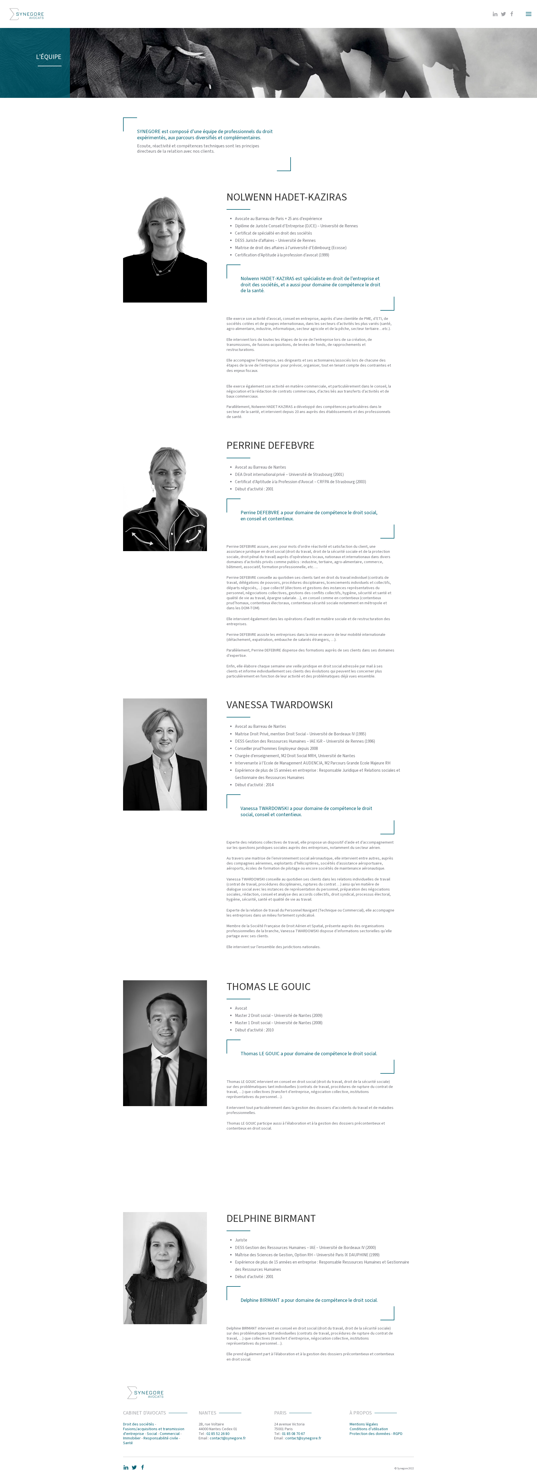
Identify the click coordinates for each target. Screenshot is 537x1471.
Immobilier (132, 1438)
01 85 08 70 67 (293, 1434)
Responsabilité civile (160, 1438)
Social (152, 1434)
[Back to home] (27, 14)
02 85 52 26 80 (217, 1434)
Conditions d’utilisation (369, 1429)
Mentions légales (364, 1424)
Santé (128, 1443)
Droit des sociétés (138, 1424)
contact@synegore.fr (228, 1438)
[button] (528, 14)
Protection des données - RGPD (376, 1434)
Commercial (170, 1434)
